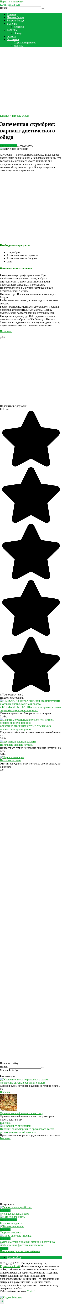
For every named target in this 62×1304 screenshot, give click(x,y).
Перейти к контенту (12, 1)
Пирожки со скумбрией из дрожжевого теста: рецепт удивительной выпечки (27, 1130)
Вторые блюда (15, 20)
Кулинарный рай (10, 4)
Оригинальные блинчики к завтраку (21, 1113)
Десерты (19, 26)
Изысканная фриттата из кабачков (20, 1251)
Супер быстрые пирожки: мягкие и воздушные (27, 1241)
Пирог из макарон (10, 760)
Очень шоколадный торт (14, 1213)
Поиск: (4, 7)
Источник (6, 331)
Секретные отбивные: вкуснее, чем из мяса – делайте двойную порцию (26, 727)
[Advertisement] (31, 81)
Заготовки (13, 39)
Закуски (11, 36)
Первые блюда (15, 17)
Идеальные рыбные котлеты (16, 744)
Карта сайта (14, 1257)
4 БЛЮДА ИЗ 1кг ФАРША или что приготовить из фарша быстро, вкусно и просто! (30, 709)
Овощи (18, 33)
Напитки (19, 45)
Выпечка (12, 23)
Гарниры (12, 29)
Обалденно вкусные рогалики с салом (22, 1082)
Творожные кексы (10, 1232)
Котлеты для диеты (11, 1223)
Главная (11, 14)
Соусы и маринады (25, 42)
